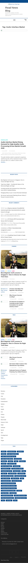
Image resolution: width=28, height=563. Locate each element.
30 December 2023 (13, 374)
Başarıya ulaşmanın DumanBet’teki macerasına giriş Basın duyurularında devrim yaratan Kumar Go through (13, 210)
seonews (19, 490)
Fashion (2, 404)
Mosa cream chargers (6, 466)
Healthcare (22, 461)
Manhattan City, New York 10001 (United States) (12, 541)
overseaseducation (6, 481)
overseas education (17, 481)
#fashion (3, 451)
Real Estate (3, 419)
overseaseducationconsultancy (8, 483)
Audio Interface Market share (17, 153)
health (16, 461)
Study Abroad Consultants (7, 498)
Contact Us (16, 557)
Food (2, 406)
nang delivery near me (6, 471)
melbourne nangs (11, 463)
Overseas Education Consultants (9, 488)
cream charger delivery (13, 454)
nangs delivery (21, 473)
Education (3, 399)
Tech (2, 432)
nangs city (4, 473)
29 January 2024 (13, 292)
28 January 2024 (13, 299)
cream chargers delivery (7, 459)
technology (9, 500)
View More (5, 162)
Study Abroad (5, 493)
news (22, 478)
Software (3, 427)
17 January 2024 (13, 367)
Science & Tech (4, 139)
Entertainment (4, 401)
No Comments (21, 292)
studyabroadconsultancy (7, 495)
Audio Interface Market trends (15, 154)
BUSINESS (20, 451)
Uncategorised (4, 435)
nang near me (17, 471)
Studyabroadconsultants (21, 498)
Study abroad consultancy (20, 495)
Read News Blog (11, 9)
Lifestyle (3, 463)
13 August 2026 (4, 347)
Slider (13, 270)
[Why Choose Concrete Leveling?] (4, 297)
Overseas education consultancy (9, 485)
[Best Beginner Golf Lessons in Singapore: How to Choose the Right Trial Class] (14, 259)
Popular (9, 270)
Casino (2, 393)
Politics (2, 414)
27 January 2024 (13, 308)
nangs (23, 471)
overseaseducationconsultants (8, 490)
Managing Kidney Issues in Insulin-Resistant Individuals (14, 192)
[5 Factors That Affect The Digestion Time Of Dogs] (4, 290)
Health (2, 409)
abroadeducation (11, 451)
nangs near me (15, 478)
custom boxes (18, 459)
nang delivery (16, 466)
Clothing (3, 454)
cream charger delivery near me (8, 456)
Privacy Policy (23, 557)
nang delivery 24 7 (6, 468)
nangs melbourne (5, 478)
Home (11, 557)
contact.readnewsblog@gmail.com (9, 543)
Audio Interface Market (6, 153)
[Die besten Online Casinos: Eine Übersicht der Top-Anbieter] (4, 365)
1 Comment (20, 367)
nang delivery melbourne (17, 468)
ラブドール (3, 208)
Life (6, 270)
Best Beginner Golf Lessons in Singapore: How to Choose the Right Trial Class (13, 274)
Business (3, 270)
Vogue (2, 440)
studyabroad (13, 493)
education (4, 461)
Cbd (2, 396)
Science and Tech (4, 534)
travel (15, 500)
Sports (2, 430)
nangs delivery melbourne (7, 476)
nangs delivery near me (20, 476)
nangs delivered (12, 473)
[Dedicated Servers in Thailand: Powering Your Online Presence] (4, 374)
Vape (2, 437)
